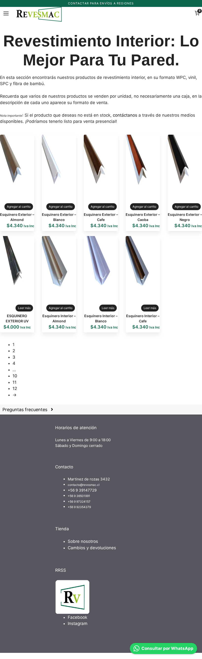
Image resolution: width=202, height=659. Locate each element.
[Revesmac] (39, 14)
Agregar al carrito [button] (19, 206)
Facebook (77, 617)
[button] (101, 409)
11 (15, 382)
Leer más (24, 308)
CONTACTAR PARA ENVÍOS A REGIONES (101, 3)
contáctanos (125, 115)
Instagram (77, 623)
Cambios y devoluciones (92, 547)
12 (15, 388)
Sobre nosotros (83, 541)
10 (15, 375)
